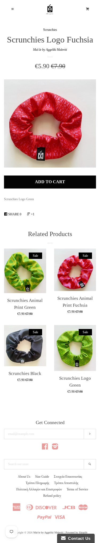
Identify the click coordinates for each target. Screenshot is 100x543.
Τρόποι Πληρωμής (37, 483)
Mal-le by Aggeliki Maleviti (50, 50)
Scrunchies (50, 30)
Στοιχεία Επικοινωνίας (68, 476)
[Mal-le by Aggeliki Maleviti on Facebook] (45, 448)
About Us (24, 476)
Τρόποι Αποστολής (66, 483)
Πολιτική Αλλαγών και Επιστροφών (39, 489)
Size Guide (42, 476)
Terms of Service (77, 489)
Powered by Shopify (76, 532)
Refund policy (52, 496)
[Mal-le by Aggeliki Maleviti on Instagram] (55, 448)
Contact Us (78, 538)
